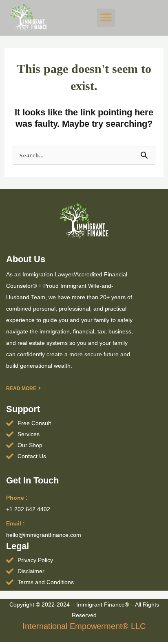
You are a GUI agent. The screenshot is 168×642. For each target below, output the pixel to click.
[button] (106, 18)
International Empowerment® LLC (84, 626)
